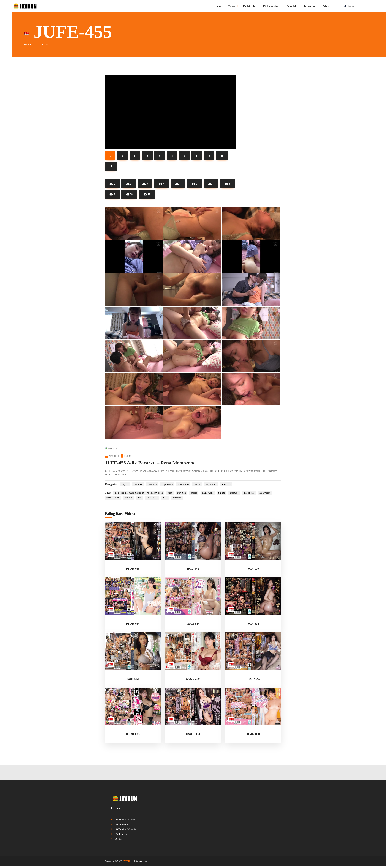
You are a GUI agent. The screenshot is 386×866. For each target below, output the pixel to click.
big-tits (221, 493)
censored (177, 498)
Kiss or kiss (183, 484)
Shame (197, 484)
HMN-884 (193, 623)
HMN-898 (253, 734)
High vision (167, 484)
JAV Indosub (121, 834)
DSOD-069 (253, 678)
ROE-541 (193, 568)
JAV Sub (119, 839)
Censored (138, 484)
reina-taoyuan (112, 498)
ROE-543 (133, 678)
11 (149, 194)
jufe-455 (129, 498)
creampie (234, 493)
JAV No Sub (291, 6)
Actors (326, 6)
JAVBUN (127, 861)
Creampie (152, 484)
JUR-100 (253, 568)
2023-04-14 (152, 498)
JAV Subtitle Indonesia (125, 819)
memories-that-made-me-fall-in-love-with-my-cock (139, 493)
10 (131, 194)
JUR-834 (253, 623)
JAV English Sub (270, 6)
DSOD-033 (193, 734)
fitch (170, 493)
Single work (211, 484)
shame (194, 493)
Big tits (125, 484)
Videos (231, 6)
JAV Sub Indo (249, 6)
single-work (207, 493)
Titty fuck (226, 484)
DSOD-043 (133, 734)
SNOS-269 (193, 678)
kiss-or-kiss (249, 493)
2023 (165, 498)
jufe (139, 498)
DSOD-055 (133, 568)
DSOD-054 (133, 623)
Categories (309, 6)
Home (218, 6)
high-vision (264, 493)
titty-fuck (181, 493)
